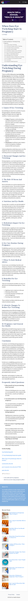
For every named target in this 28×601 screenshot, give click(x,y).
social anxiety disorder (7, 463)
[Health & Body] (5, 2)
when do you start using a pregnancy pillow (14, 479)
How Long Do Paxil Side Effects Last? (17, 521)
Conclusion (8, 59)
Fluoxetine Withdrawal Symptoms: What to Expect (16, 576)
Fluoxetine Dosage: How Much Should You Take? (17, 552)
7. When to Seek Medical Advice (12, 53)
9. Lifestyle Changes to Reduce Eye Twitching (15, 56)
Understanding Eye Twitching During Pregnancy (12, 42)
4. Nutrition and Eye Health (11, 49)
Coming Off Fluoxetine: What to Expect (17, 544)
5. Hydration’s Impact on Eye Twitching (14, 50)
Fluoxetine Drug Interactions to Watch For (17, 537)
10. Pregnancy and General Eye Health (14, 58)
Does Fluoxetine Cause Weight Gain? (17, 560)
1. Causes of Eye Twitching (11, 44)
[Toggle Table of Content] (23, 39)
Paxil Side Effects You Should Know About (16, 529)
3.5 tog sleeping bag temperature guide (11, 455)
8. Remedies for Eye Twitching (12, 55)
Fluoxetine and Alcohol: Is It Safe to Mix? (16, 568)
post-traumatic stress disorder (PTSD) (11, 467)
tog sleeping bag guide (7, 452)
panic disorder (5, 470)
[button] (19, 2)
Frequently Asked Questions (12, 61)
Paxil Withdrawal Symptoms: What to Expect (16, 513)
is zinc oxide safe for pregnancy (11, 477)
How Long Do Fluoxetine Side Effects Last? (17, 584)
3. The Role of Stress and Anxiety (12, 47)
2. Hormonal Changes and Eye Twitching (14, 46)
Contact (18, 594)
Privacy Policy (11, 594)
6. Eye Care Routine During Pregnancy (13, 52)
